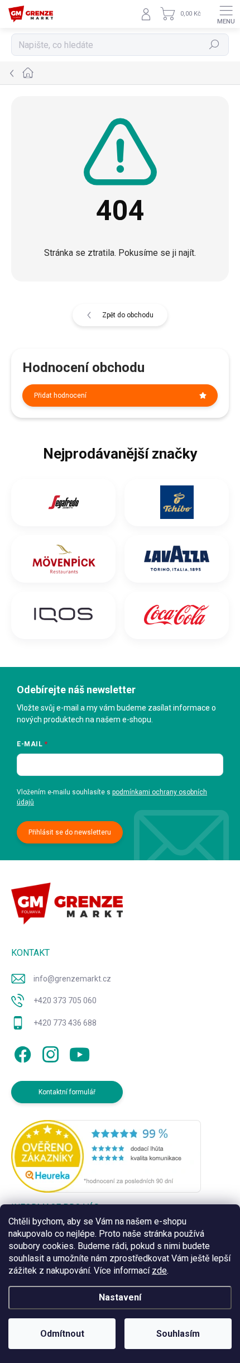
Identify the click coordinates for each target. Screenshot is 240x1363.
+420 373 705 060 (65, 1000)
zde (159, 1270)
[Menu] (226, 14)
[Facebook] (21, 1052)
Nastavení (120, 1297)
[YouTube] (79, 1052)
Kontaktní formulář (67, 1092)
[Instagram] (49, 1052)
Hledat (214, 45)
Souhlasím (178, 1333)
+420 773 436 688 (65, 1022)
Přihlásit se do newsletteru (69, 832)
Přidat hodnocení (60, 395)
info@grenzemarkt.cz (72, 978)
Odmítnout (62, 1333)
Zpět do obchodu (127, 315)
